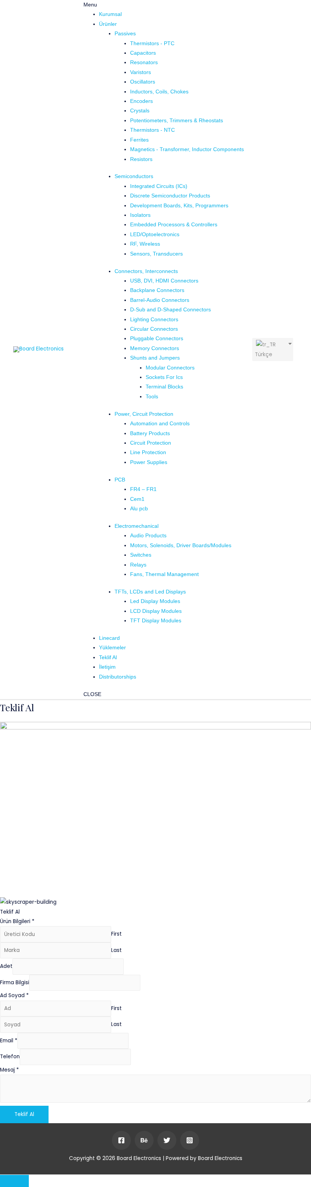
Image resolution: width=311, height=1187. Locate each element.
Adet (6, 966)
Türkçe (263, 354)
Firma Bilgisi (14, 982)
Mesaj (9, 1069)
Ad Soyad (14, 995)
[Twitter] (166, 1140)
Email (8, 1040)
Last (116, 950)
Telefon (10, 1057)
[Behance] (144, 1140)
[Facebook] (121, 1140)
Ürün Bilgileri (17, 921)
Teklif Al (24, 1114)
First (116, 934)
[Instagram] (189, 1140)
